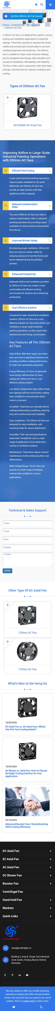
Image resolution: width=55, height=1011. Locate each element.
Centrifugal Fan (13, 891)
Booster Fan (10, 883)
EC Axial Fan (11, 859)
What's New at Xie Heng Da (27, 683)
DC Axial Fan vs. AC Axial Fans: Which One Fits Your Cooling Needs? (25, 728)
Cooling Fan (18, 25)
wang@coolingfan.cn (21, 948)
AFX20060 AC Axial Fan (27, 125)
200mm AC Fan (13, 27)
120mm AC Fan (27, 632)
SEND (7, 571)
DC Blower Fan (12, 875)
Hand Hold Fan (12, 900)
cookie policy (29, 1001)
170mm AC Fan (27, 669)
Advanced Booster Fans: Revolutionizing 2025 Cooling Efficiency (26, 825)
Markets (8, 908)
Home (6, 25)
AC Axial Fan (33, 25)
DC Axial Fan (11, 851)
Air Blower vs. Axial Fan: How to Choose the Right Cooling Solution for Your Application (26, 773)
